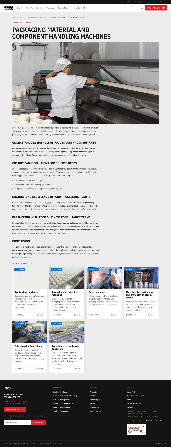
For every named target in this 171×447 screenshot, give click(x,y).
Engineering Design (60, 392)
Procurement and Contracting (65, 396)
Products (51, 8)
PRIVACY (159, 444)
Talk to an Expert (156, 8)
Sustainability (95, 411)
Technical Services (60, 411)
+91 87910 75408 (151, 416)
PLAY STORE (150, 420)
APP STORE (159, 420)
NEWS (119, 2)
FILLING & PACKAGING (28, 18)
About (85, 8)
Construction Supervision (63, 403)
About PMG (131, 392)
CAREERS (127, 2)
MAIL (140, 420)
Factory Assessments (61, 407)
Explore (20, 8)
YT (127, 420)
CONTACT (151, 2)
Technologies (63, 8)
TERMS (165, 444)
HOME (14, 18)
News (129, 400)
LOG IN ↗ (160, 2)
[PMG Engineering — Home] (8, 8)
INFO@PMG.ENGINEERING (135, 416)
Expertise (40, 8)
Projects (29, 8)
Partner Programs (134, 403)
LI (131, 420)
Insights (76, 8)
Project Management (61, 400)
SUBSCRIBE (38, 423)
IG (136, 420)
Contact (130, 407)
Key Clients (94, 407)
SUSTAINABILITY (138, 2)
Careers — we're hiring (135, 396)
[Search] (142, 8)
